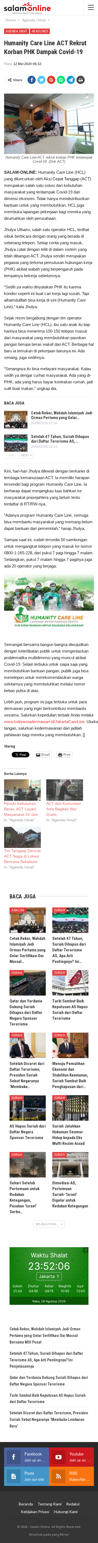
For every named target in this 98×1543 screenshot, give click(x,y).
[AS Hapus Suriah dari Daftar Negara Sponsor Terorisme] (28, 1108)
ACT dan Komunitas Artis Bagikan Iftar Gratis (63, 809)
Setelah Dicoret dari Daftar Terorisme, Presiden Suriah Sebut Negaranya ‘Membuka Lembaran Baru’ (49, 1419)
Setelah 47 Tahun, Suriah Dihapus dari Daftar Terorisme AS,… (60, 439)
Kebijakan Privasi (35, 1511)
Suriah (59, 910)
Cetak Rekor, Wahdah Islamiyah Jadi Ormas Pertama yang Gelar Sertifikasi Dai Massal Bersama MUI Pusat (45, 1335)
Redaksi (72, 1504)
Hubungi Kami (66, 1511)
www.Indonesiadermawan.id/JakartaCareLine (44, 721)
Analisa (17, 910)
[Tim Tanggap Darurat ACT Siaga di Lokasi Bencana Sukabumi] (22, 837)
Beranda (26, 1504)
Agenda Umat (16, 31)
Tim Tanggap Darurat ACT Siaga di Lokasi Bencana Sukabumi (22, 856)
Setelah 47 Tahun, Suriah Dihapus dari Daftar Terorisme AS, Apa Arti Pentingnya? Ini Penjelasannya (46, 1360)
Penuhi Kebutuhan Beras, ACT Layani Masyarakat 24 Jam (21, 809)
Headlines (40, 31)
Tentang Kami (50, 1504)
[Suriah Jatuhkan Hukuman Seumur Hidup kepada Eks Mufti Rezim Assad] (70, 1108)
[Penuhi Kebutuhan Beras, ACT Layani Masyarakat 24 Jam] (22, 789)
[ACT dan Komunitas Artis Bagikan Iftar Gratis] (64, 789)
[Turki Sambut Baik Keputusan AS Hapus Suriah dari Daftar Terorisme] (70, 983)
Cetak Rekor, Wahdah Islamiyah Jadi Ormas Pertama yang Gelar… (61, 415)
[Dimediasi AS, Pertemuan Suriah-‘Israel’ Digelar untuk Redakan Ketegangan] (70, 1164)
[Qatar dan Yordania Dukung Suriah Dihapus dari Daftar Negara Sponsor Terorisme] (28, 983)
